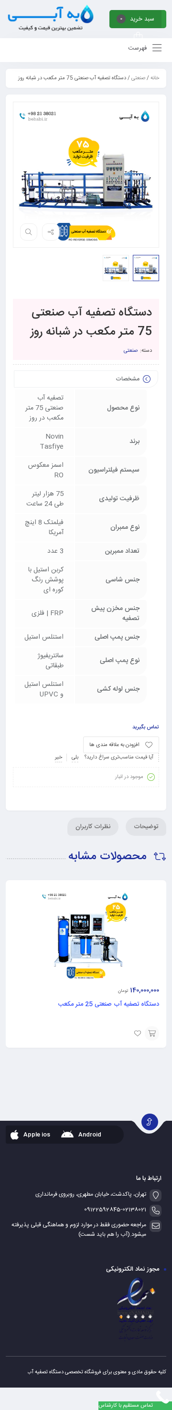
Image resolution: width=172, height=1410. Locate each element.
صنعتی (138, 78)
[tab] (146, 827)
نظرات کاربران (92, 826)
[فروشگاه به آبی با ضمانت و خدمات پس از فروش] (51, 19)
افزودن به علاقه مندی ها (114, 745)
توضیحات (146, 826)
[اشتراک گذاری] (50, 232)
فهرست (138, 48)
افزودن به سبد (152, 1033)
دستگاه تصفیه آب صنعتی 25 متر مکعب (108, 1004)
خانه (154, 78)
